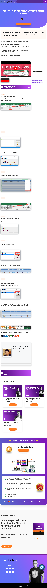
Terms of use (20, 585)
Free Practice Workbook (24, 24)
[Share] (13, 336)
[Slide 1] (34, 538)
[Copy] (9, 336)
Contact (26, 586)
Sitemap (42, 585)
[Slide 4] (39, 538)
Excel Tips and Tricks (37, 80)
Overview (36, 77)
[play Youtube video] (16, 68)
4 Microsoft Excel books (17, 358)
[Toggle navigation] (45, 1)
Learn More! (6, 546)
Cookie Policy (35, 585)
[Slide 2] (36, 538)
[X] (2, 336)
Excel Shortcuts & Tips (37, 82)
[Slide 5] (40, 538)
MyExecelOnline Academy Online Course (21, 360)
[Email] (11, 336)
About (20, 586)
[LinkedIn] (6, 336)
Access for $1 (24, 450)
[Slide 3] (37, 538)
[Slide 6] (42, 538)
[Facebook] (4, 336)
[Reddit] (18, 336)
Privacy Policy (27, 585)
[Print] (15, 336)
